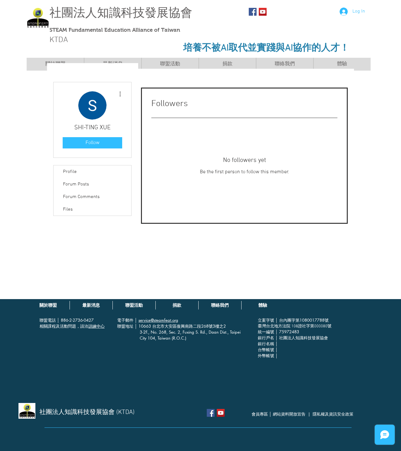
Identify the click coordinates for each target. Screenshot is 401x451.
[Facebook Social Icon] (253, 12)
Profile (70, 171)
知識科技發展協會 (144, 13)
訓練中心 (96, 326)
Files (68, 209)
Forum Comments (81, 197)
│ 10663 (143, 326)
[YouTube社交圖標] (263, 12)
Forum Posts (76, 184)
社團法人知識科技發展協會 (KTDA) (87, 412)
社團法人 (73, 13)
